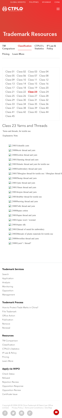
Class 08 (43, 75)
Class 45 (10, 116)
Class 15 (32, 83)
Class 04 (43, 71)
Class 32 (43, 100)
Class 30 (21, 100)
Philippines (34, 2)
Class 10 (21, 79)
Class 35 (32, 104)
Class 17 (10, 87)
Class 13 (10, 83)
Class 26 (21, 95)
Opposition (7, 290)
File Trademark (9, 311)
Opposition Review (11, 390)
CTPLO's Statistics (39, 47)
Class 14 (21, 83)
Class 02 (21, 71)
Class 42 (21, 112)
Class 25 (10, 95)
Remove (6, 324)
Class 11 (32, 79)
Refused (6, 378)
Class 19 (32, 87)
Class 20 (43, 87)
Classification (25, 46)
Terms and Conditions (34, 408)
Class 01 (10, 71)
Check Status (8, 374)
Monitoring (7, 286)
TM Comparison (8, 47)
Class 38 (21, 107)
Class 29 (10, 100)
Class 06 (21, 75)
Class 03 (32, 71)
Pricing (5, 54)
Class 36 (43, 104)
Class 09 (10, 79)
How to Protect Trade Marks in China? (20, 307)
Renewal (6, 328)
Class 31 (32, 100)
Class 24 (44, 91)
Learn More (18, 54)
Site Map (48, 408)
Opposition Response (12, 386)
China (57, 2)
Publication (7, 319)
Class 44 (43, 112)
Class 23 (32, 91)
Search (5, 274)
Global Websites (18, 2)
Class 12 (43, 79)
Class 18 (21, 87)
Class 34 (21, 104)
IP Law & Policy (51, 47)
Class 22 (21, 91)
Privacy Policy (17, 408)
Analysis (6, 282)
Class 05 (10, 75)
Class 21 (10, 91)
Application (8, 278)
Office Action (8, 315)
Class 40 (43, 107)
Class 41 (10, 112)
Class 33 (10, 104)
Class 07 (32, 75)
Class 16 (43, 83)
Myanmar (46, 2)
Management (8, 294)
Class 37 (10, 107)
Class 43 (32, 112)
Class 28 (43, 95)
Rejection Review (10, 382)
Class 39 (32, 107)
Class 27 (32, 95)
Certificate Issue (9, 394)
